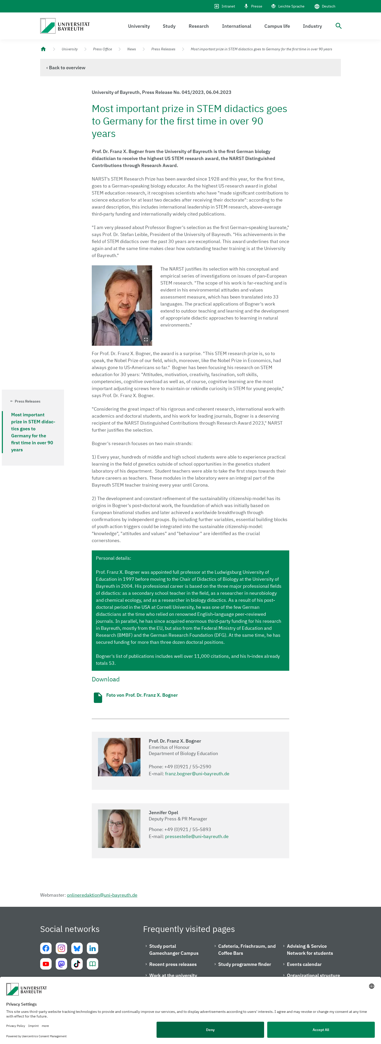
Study (169, 26)
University (139, 26)
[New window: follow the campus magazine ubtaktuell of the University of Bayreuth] (92, 964)
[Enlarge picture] (122, 305)
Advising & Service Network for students (310, 949)
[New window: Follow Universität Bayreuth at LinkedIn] (92, 948)
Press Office (102, 49)
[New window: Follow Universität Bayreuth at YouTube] (46, 964)
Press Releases (163, 49)
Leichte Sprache (291, 6)
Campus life (277, 26)
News (131, 49)
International (236, 26)
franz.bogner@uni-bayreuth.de (197, 774)
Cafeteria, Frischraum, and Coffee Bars (247, 949)
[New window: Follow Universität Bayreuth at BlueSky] (77, 948)
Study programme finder (244, 964)
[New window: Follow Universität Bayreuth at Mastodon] (61, 964)
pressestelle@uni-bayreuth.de (197, 836)
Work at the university (173, 975)
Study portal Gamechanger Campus (174, 949)
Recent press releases (173, 964)
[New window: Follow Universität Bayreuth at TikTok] (77, 964)
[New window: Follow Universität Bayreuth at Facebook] (46, 948)
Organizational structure (313, 975)
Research (199, 26)
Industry (312, 26)
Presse (256, 6)
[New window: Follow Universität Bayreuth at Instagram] (61, 948)
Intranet (228, 6)
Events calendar (304, 964)
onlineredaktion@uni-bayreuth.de (102, 895)
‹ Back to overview (66, 68)
